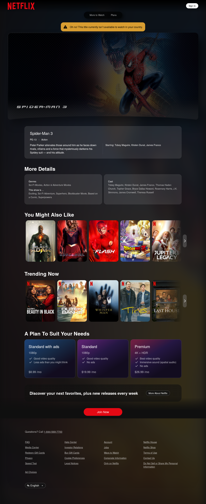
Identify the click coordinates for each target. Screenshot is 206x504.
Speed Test (31, 463)
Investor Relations (74, 447)
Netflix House (150, 442)
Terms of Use (150, 452)
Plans (114, 15)
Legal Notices (71, 463)
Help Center (71, 442)
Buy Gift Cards (72, 452)
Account (108, 442)
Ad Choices (31, 472)
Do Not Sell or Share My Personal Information (160, 465)
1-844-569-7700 (53, 432)
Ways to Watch (111, 452)
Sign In (192, 5)
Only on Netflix (111, 463)
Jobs (106, 447)
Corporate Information (115, 458)
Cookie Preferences (75, 458)
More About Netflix (158, 393)
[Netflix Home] (19, 6)
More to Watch (97, 15)
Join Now (103, 412)
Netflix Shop (149, 447)
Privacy (29, 458)
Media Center (32, 447)
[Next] (185, 240)
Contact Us (149, 458)
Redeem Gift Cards (35, 452)
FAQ (27, 442)
